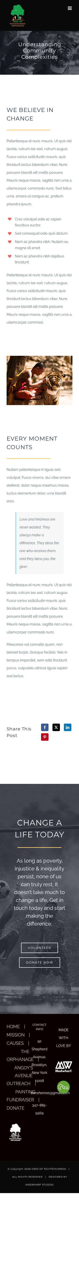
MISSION (16, 1035)
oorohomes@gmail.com (39, 1093)
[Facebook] (45, 727)
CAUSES (15, 1043)
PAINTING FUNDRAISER (21, 1095)
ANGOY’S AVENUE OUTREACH (20, 1075)
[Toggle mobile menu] (70, 8)
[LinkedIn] (67, 727)
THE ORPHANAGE (20, 1055)
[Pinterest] (45, 737)
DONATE (15, 1108)
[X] (56, 727)
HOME (13, 1026)
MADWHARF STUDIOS (39, 1184)
